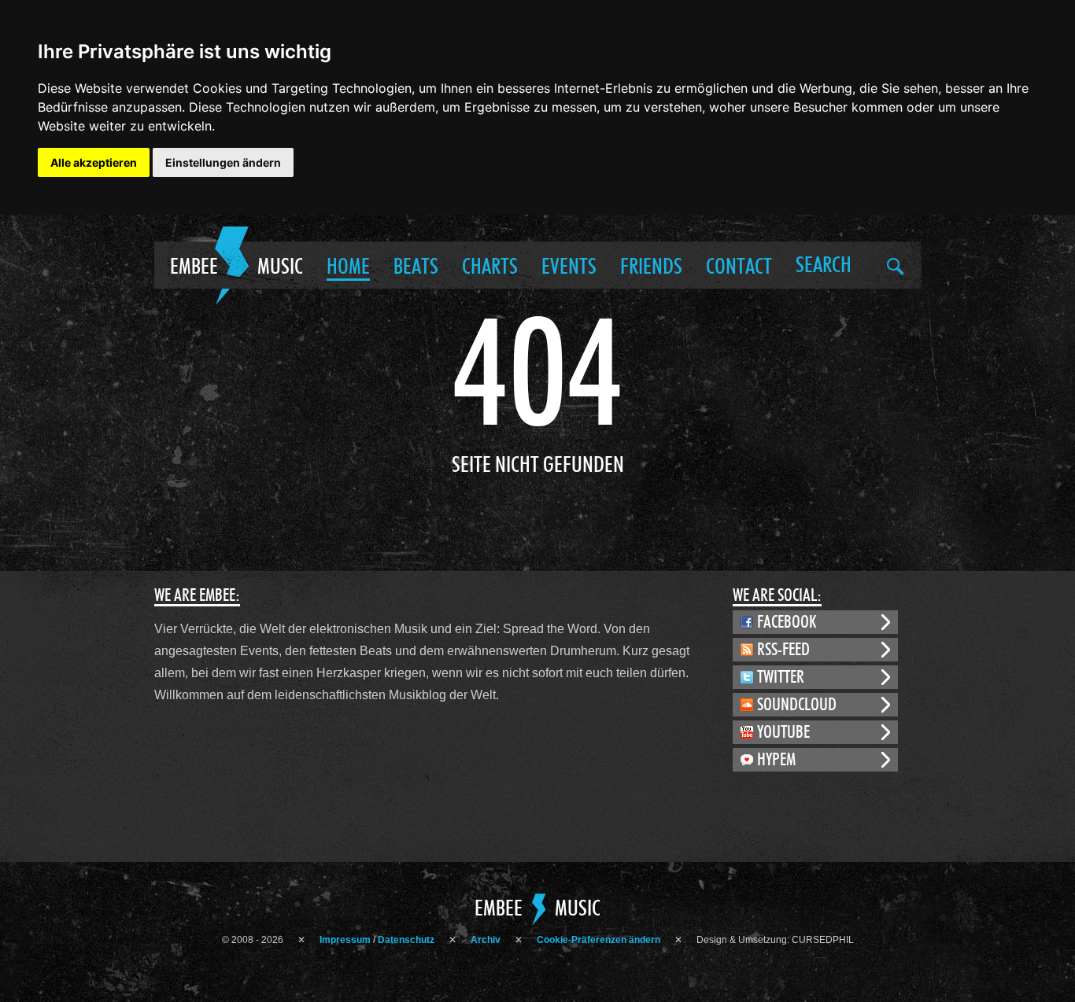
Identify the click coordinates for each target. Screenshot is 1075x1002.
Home (348, 267)
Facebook (787, 622)
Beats (415, 267)
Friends (651, 267)
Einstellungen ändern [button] (223, 162)
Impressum (345, 939)
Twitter (780, 677)
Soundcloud (797, 704)
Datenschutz (406, 939)
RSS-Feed (783, 649)
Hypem (776, 759)
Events (569, 267)
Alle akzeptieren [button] (93, 162)
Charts (490, 267)
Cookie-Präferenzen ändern (598, 939)
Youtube (783, 732)
